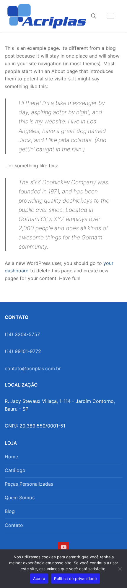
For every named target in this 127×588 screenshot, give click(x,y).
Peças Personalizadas (29, 484)
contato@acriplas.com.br (33, 368)
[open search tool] (93, 16)
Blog (10, 511)
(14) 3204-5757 (22, 334)
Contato (14, 525)
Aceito (39, 578)
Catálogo (15, 470)
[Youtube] (63, 547)
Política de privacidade (75, 578)
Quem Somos (20, 497)
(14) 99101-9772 (23, 351)
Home (11, 457)
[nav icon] (110, 16)
